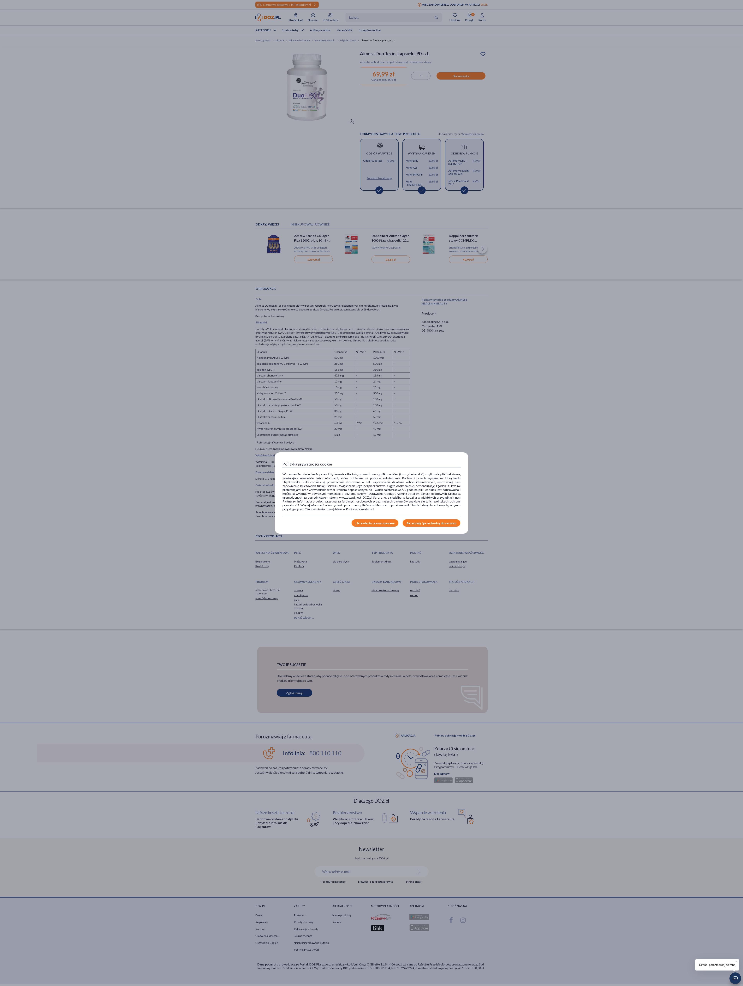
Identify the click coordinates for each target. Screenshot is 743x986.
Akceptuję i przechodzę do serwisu (431, 523)
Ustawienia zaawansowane (375, 523)
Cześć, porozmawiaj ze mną (717, 964)
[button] (735, 978)
